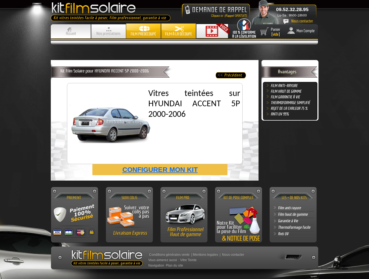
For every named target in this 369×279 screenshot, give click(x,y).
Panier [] (275, 32)
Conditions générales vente (169, 255)
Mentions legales (205, 255)
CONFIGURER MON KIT (160, 169)
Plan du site (174, 265)
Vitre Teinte (188, 260)
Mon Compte (306, 30)
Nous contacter (233, 255)
